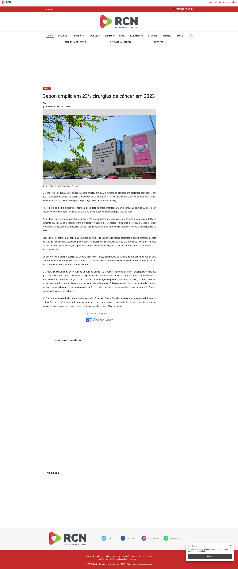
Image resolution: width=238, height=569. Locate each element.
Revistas (158, 42)
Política (167, 36)
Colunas (62, 36)
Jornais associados (227, 2)
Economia (79, 36)
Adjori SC (213, 2)
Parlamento (136, 36)
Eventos (109, 36)
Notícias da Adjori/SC (120, 42)
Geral (122, 36)
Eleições (152, 36)
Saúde (180, 36)
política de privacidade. (197, 551)
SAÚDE (47, 89)
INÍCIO (50, 36)
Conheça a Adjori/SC (75, 42)
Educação (95, 36)
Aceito (210, 556)
